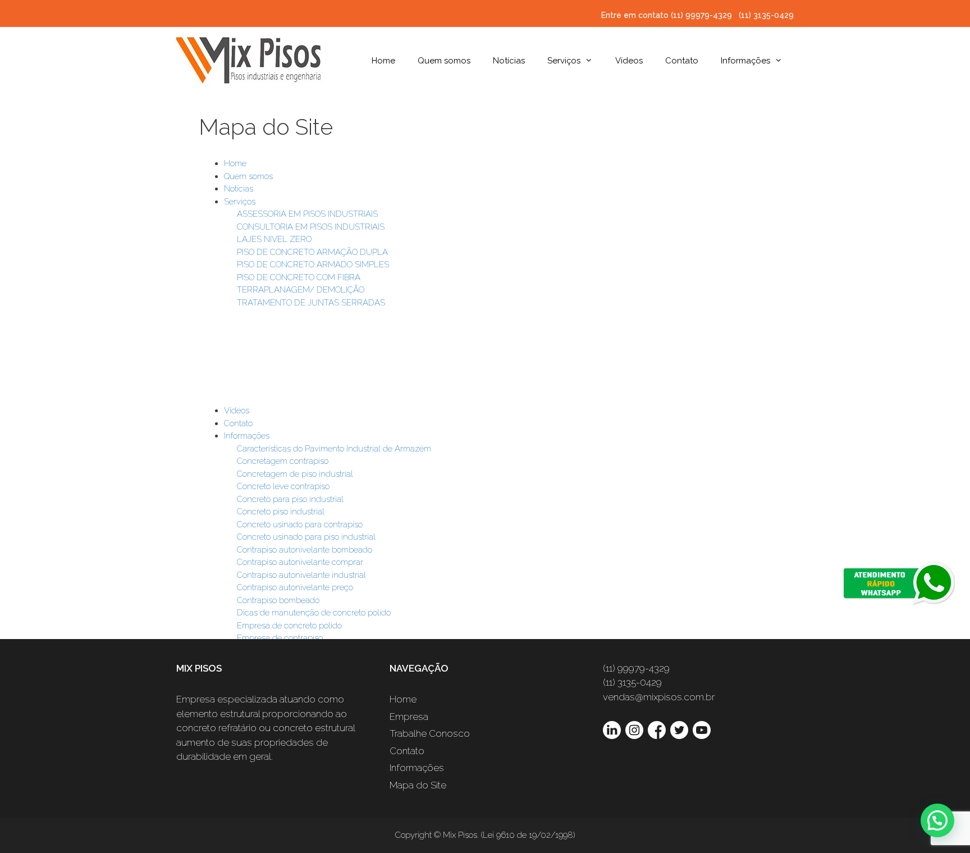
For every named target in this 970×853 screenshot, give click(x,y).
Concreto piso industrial (280, 512)
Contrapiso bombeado (278, 600)
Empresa (409, 716)
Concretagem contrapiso (282, 461)
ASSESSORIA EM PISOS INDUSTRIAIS (307, 214)
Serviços (563, 61)
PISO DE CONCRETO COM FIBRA (298, 277)
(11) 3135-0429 (766, 15)
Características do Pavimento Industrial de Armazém (334, 449)
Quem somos (444, 61)
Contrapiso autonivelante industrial (301, 575)
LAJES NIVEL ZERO (274, 239)
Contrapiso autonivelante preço (295, 587)
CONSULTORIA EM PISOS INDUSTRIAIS (311, 227)
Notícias (509, 61)
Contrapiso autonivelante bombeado (304, 550)
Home (383, 61)
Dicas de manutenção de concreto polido (314, 613)
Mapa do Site (418, 785)
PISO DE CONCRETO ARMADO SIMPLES (313, 264)
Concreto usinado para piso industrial (306, 537)
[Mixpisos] (249, 58)
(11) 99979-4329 (702, 15)
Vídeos (629, 61)
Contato (681, 61)
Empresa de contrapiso (280, 638)
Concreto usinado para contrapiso (300, 524)
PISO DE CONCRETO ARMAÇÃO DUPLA (312, 252)
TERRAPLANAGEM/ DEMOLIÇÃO (300, 290)
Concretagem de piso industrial (295, 474)
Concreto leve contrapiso (283, 486)
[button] (937, 820)
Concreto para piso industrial (290, 499)
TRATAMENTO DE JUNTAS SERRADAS (311, 303)
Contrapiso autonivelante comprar (300, 562)
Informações (745, 61)
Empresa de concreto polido (289, 626)
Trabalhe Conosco (430, 733)
